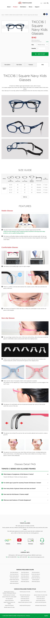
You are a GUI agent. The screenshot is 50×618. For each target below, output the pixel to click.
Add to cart (41, 54)
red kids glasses (25, 579)
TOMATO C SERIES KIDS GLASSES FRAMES (14, 14)
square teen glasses (25, 600)
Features (31, 64)
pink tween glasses (14, 577)
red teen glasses (35, 579)
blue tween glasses (14, 574)
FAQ (42, 64)
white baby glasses (25, 581)
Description (7, 64)
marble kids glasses (25, 596)
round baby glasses (25, 598)
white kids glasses (36, 581)
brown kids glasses (25, 574)
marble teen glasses (40, 596)
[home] (25, 3)
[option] (15, 27)
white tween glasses (14, 583)
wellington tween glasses (40, 605)
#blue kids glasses (36, 40)
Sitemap (28, 615)
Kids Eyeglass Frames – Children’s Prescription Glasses (9, 592)
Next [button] (26, 27)
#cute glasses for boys (36, 41)
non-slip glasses (9, 598)
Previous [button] (4, 27)
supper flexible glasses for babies (9, 603)
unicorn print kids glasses (40, 602)
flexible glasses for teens (40, 591)
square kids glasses (9, 600)
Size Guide (19, 64)
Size (33, 44)
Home (2, 14)
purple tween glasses (14, 579)
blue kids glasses (25, 572)
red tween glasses (14, 581)
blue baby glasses (14, 572)
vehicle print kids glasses (25, 605)
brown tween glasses (14, 576)
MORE (47, 41)
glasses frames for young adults (9, 596)
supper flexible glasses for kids (25, 602)
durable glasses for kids (9, 607)
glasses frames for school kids (40, 594)
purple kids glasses (25, 577)
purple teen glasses (36, 577)
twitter (44, 14)
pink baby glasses (25, 576)
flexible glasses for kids (25, 591)
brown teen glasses (36, 574)
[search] (48, 3)
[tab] (7, 64)
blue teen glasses (36, 572)
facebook (47, 14)
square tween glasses (40, 600)
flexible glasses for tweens (9, 594)
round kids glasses (41, 598)
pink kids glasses (36, 576)
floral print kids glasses (25, 594)
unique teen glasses (9, 605)
